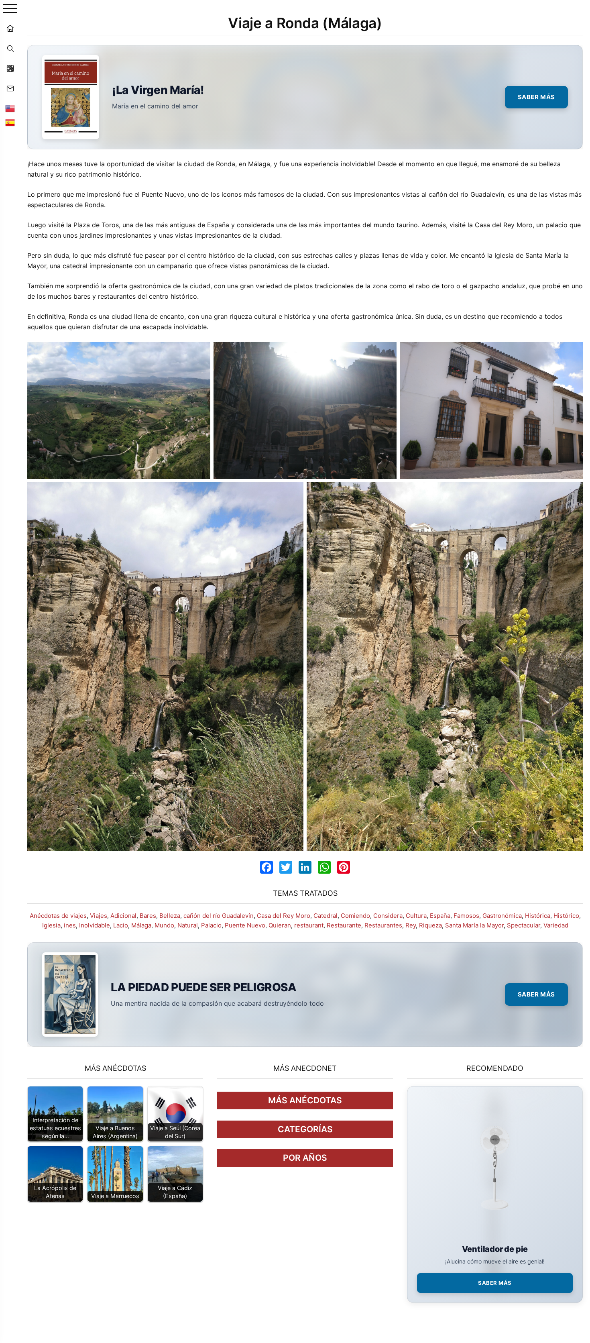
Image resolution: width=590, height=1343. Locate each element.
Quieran (280, 925)
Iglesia (51, 925)
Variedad (555, 925)
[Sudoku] (10, 68)
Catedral (325, 915)
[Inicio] (10, 28)
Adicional (123, 915)
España (440, 915)
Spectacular (523, 925)
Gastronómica (502, 915)
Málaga (141, 925)
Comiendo (355, 915)
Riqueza (430, 925)
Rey (410, 925)
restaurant (308, 925)
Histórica (537, 915)
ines (70, 925)
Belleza (169, 915)
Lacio (120, 925)
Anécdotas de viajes (58, 915)
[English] (10, 108)
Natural (187, 925)
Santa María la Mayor (474, 925)
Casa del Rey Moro (283, 915)
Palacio (211, 925)
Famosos (466, 915)
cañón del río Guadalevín (218, 915)
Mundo (164, 925)
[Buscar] (10, 48)
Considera (388, 915)
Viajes (98, 915)
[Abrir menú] (10, 9)
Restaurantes (383, 925)
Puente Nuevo (245, 925)
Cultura (416, 915)
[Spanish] (10, 122)
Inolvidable (94, 925)
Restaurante (344, 925)
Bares (148, 915)
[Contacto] (10, 88)
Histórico (566, 915)
